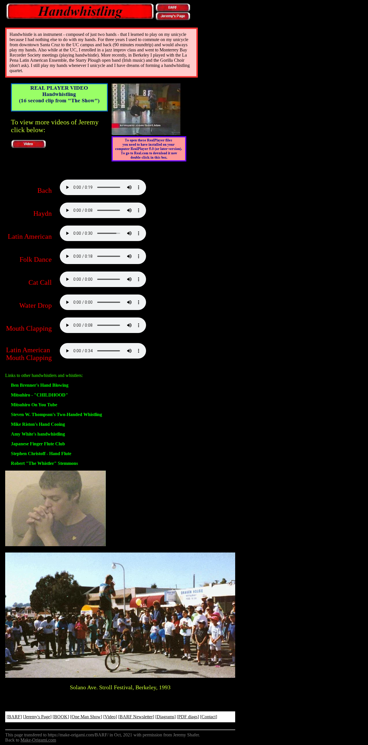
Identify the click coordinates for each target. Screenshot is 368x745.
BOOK (61, 716)
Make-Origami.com (38, 740)
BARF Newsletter (136, 716)
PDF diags (188, 716)
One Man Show (86, 716)
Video (110, 716)
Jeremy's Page (37, 716)
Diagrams (165, 716)
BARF (14, 716)
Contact (209, 716)
